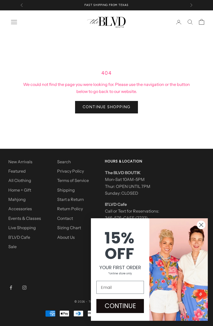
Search (64, 161)
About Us (66, 237)
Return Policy (70, 208)
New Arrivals (20, 161)
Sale (12, 246)
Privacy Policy (70, 171)
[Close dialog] (201, 224)
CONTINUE (120, 306)
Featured (17, 171)
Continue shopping (106, 107)
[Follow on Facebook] (11, 287)
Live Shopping (22, 227)
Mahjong (17, 199)
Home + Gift (19, 190)
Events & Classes (24, 218)
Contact (65, 218)
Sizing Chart (69, 227)
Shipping (66, 190)
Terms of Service (73, 180)
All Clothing (19, 180)
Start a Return (70, 199)
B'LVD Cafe (19, 237)
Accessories (20, 208)
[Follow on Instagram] (24, 287)
